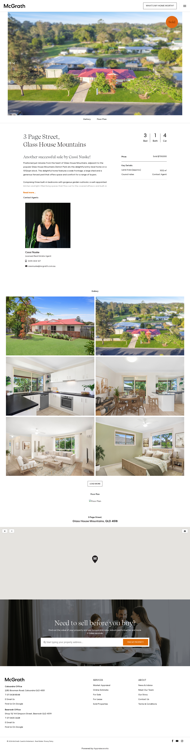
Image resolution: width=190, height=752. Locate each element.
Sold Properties (100, 704)
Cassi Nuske (32, 252)
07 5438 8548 (13, 695)
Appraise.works (101, 749)
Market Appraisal (101, 686)
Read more (28, 192)
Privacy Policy (48, 741)
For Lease (97, 700)
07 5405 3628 (13, 718)
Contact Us (143, 700)
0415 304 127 (34, 261)
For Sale (97, 695)
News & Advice (145, 686)
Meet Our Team (146, 690)
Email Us (11, 700)
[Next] (176, 63)
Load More (95, 484)
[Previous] (14, 63)
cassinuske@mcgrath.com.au (41, 266)
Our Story (143, 695)
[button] (185, 6)
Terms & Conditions (147, 704)
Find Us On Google (14, 704)
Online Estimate (100, 690)
